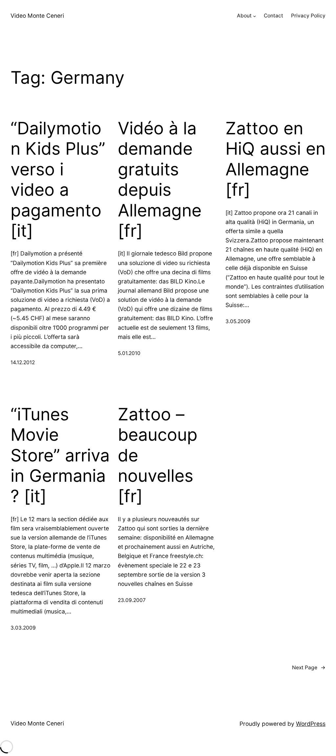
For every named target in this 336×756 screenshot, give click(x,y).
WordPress (311, 723)
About (244, 15)
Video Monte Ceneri (37, 15)
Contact (273, 15)
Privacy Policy (308, 15)
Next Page (309, 667)
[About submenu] (254, 15)
